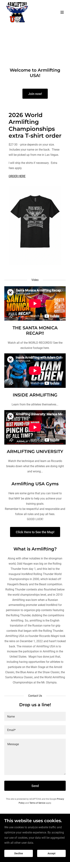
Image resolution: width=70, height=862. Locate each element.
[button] (62, 12)
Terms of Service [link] (37, 803)
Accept (51, 853)
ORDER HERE (17, 176)
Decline (18, 853)
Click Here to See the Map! (35, 532)
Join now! (35, 94)
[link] (17, 12)
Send (35, 786)
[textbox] (35, 716)
